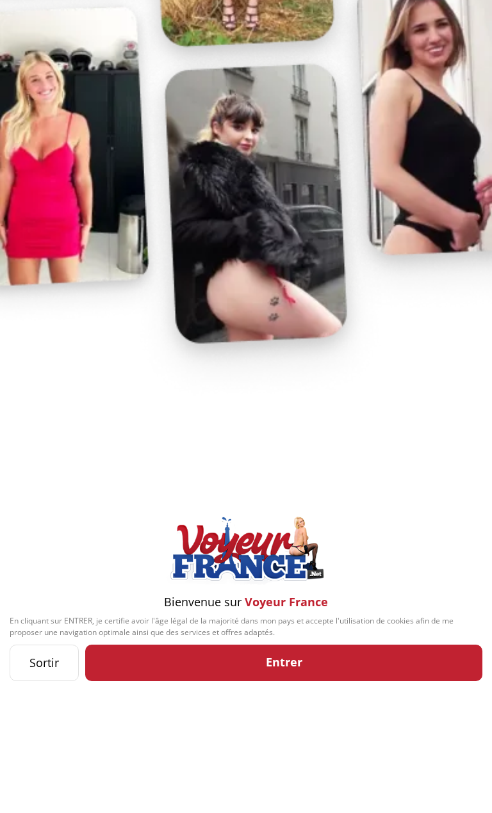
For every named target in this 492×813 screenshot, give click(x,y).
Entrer (284, 662)
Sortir (44, 662)
